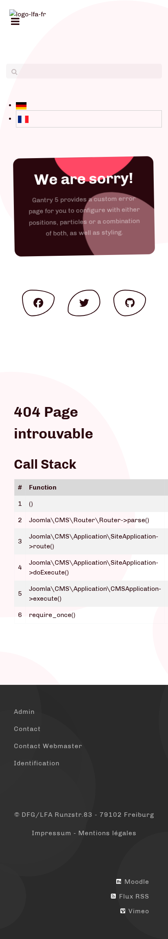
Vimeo (137, 911)
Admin (24, 711)
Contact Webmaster (48, 746)
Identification (37, 763)
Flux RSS (133, 896)
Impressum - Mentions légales (84, 833)
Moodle (135, 881)
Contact (27, 729)
